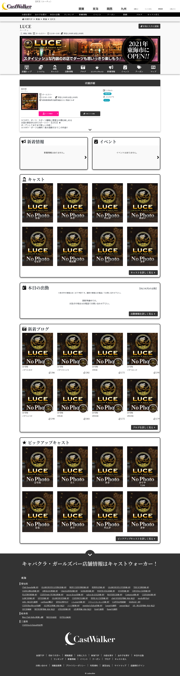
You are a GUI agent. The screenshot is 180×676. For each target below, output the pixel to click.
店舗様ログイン (137, 665)
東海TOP (95, 655)
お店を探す (27, 14)
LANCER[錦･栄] (28, 598)
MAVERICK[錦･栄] (114, 594)
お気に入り (173, 9)
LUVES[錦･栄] (43, 598)
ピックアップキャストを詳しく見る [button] (135, 538)
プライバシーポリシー (76, 665)
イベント (97, 14)
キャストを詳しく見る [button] (142, 272)
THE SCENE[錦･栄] (141, 587)
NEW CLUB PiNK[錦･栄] (79, 587)
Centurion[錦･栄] (132, 594)
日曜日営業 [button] (107, 93)
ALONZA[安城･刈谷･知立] (54, 605)
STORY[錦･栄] (123, 591)
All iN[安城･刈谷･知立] (82, 609)
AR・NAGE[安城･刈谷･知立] (144, 605)
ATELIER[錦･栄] (64, 609)
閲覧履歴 (160, 9)
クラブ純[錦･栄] (73, 605)
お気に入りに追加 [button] (150, 26)
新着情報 (83, 14)
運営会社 (106, 665)
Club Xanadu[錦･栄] (30, 587)
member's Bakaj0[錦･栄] (92, 605)
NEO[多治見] (51, 617)
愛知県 (24, 583)
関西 (109, 9)
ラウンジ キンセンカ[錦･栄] (98, 602)
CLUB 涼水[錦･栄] (149, 594)
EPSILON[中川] (62, 602)
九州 (123, 9)
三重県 (24, 621)
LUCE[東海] (26, 609)
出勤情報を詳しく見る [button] (142, 313)
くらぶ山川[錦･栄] (78, 602)
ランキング (69, 14)
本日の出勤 (55, 14)
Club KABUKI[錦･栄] (69, 591)
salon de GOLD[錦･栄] (95, 594)
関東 (81, 9)
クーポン (111, 14)
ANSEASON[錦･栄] (50, 591)
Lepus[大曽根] (110, 605)
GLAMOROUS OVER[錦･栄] (119, 587)
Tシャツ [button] (107, 100)
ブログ (139, 14)
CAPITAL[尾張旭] (119, 602)
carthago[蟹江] (47, 602)
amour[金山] (124, 605)
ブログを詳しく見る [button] (143, 427)
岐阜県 (24, 613)
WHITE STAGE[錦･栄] (106, 591)
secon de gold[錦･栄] (74, 594)
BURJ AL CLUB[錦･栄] (99, 598)
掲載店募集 (57, 665)
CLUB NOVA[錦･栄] (80, 598)
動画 (125, 14)
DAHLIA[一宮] (134, 602)
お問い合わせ (41, 665)
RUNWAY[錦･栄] (98, 587)
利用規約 (94, 665)
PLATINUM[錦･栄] (29, 594)
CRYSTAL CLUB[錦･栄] (141, 591)
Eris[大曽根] (99, 609)
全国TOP (136, 9)
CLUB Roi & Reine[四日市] (32, 625)
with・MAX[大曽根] (30, 602)
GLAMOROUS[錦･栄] (60, 598)
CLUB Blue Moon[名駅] (31, 605)
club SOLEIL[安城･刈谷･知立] (123, 598)
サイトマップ (120, 665)
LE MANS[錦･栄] (87, 591)
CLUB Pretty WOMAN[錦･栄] (51, 594)
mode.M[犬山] (143, 598)
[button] (49, 113)
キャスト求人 (148, 9)
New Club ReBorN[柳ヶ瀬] (32, 617)
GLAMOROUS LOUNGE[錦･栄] (53, 587)
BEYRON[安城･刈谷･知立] (44, 609)
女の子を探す (41, 14)
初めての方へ (54, 655)
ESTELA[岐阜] (65, 617)
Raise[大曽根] (112, 609)
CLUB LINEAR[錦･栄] (30, 591)
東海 (95, 9)
